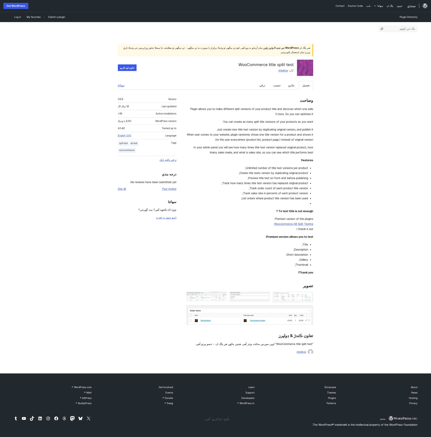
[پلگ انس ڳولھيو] (381, 28)
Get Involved (166, 387)
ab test (133, 143)
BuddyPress (83, 403)
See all (122, 189)
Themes (331, 392)
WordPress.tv (246, 403)
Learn (251, 387)
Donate (167, 398)
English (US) (124, 135)
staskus (283, 70)
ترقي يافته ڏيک (168, 160)
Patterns (331, 403)
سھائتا (121, 85)
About (414, 387)
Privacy (413, 403)
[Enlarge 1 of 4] (308, 296)
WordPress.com (81, 387)
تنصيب (276, 85)
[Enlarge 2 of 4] (265, 296)
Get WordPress (16, 5)
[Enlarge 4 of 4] (308, 309)
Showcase (330, 387)
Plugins (332, 398)
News (414, 392)
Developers (248, 398)
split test (123, 143)
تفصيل (306, 85)
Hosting (413, 398)
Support (250, 392)
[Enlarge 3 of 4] (222, 296)
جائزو (291, 85)
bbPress (85, 398)
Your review (169, 189)
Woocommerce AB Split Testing (293, 224)
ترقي (262, 85)
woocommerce (127, 150)
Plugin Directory (409, 17)
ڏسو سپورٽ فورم (166, 217)
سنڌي (382, 418)
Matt (88, 392)
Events (169, 392)
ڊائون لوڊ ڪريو (127, 67)
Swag (168, 403)
